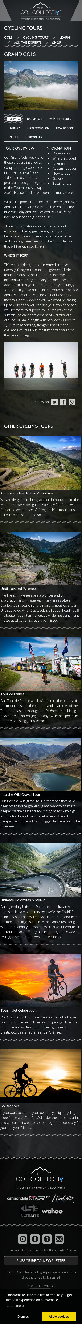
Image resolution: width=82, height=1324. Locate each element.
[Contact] (59, 1239)
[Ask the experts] (47, 1239)
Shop (56, 42)
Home (8, 1250)
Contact (72, 1250)
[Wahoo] (52, 1210)
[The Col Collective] (41, 1178)
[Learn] (35, 1239)
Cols (8, 37)
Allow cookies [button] (59, 1316)
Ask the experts (28, 42)
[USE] (30, 1210)
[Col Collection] (22, 1239)
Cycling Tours (36, 37)
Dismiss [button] (23, 1316)
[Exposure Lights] (40, 1197)
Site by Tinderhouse (41, 1286)
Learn (64, 37)
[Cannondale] (18, 1197)
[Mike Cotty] (63, 1197)
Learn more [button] (15, 1305)
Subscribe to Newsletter (41, 1260)
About (19, 1250)
